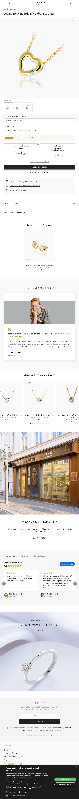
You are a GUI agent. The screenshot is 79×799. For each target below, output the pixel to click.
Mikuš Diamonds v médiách (14, 756)
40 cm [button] (36, 130)
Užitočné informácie (11, 753)
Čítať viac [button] (46, 588)
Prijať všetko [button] (65, 779)
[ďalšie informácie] (15, 126)
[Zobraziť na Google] (6, 595)
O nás (6, 750)
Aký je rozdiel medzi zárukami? (39, 162)
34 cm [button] (7, 130)
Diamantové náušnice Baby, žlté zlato (39, 265)
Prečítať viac (38, 784)
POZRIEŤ (39, 630)
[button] (4, 583)
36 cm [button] (14, 130)
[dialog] (39, 782)
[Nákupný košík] (74, 3)
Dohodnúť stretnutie (39, 173)
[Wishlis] (70, 3)
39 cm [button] (29, 130)
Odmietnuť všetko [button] (65, 784)
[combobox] (39, 120)
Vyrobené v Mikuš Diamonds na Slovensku (25, 186)
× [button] (76, 767)
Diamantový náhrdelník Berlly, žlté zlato (39, 415)
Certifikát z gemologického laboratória (23, 181)
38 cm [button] (21, 130)
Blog (5, 759)
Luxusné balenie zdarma (18, 190)
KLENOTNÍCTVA (39, 538)
